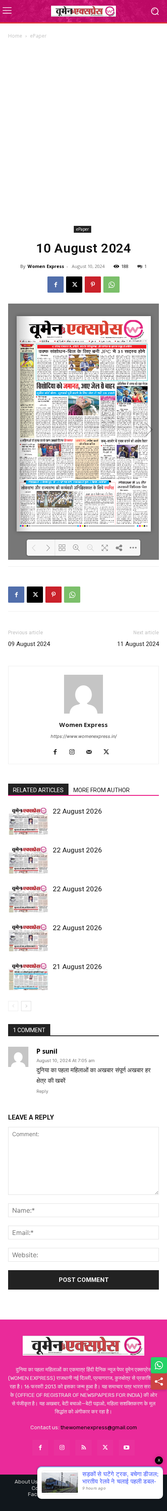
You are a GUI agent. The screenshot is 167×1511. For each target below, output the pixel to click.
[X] (74, 284)
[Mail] (92, 752)
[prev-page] (13, 1006)
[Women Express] (83, 11)
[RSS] (83, 1448)
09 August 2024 (29, 644)
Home (15, 35)
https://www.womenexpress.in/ (84, 736)
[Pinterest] (93, 284)
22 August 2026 (77, 811)
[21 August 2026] (28, 976)
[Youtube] (127, 1448)
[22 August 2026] (28, 821)
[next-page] (26, 1006)
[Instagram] (75, 752)
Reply (42, 1091)
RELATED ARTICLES (38, 790)
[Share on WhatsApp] (159, 1365)
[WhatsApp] (111, 284)
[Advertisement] (83, 132)
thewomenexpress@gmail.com (98, 1427)
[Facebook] (55, 284)
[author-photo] (83, 713)
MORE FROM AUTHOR (101, 790)
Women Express (46, 266)
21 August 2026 (77, 967)
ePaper (38, 35)
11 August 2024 (138, 644)
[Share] (159, 1381)
